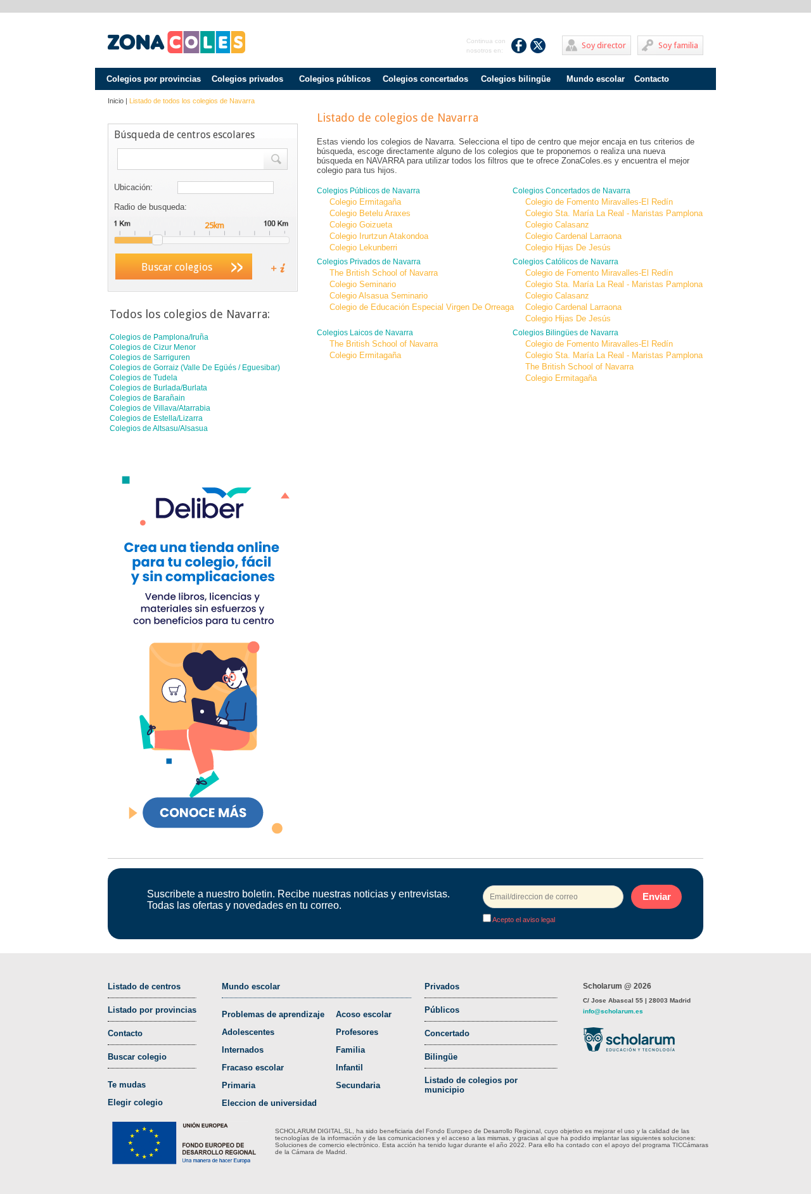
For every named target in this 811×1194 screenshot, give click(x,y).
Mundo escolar (595, 79)
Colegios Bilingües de (565, 332)
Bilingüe (441, 1057)
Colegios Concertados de (571, 190)
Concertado (447, 1033)
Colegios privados (247, 79)
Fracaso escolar (253, 1067)
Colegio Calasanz (557, 224)
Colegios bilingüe (516, 79)
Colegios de (159, 337)
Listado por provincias (152, 1010)
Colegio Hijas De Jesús (568, 247)
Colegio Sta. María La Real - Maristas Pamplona (614, 213)
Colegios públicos (335, 79)
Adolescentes (248, 1032)
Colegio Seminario (362, 284)
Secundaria (358, 1085)
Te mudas (127, 1084)
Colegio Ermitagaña (365, 202)
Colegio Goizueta (360, 224)
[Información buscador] (273, 267)
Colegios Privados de (369, 261)
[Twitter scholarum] (538, 45)
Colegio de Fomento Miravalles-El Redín (599, 202)
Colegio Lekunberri (363, 247)
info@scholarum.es (613, 1011)
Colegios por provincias (153, 79)
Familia (350, 1050)
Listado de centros (144, 986)
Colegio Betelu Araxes (370, 213)
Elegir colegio (135, 1102)
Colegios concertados (425, 79)
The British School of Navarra (383, 273)
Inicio (116, 101)
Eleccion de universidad (269, 1103)
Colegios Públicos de (368, 190)
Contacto (651, 79)
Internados (243, 1050)
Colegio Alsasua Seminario (378, 295)
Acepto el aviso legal (523, 919)
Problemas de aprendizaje (273, 1014)
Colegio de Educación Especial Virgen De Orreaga (421, 307)
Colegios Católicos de (565, 261)
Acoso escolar (364, 1014)
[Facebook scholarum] (519, 45)
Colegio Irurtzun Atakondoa (378, 236)
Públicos (442, 1010)
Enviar (656, 896)
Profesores (357, 1032)
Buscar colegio (137, 1057)
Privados (442, 986)
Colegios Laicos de (365, 332)
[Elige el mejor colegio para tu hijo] (176, 42)
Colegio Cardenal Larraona (573, 236)
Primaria (238, 1085)
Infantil (349, 1067)
